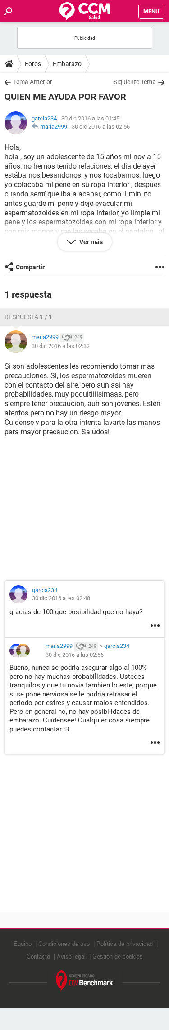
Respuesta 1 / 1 (28, 317)
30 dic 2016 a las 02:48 (61, 598)
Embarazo (67, 63)
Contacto (38, 956)
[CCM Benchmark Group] (85, 981)
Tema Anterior (32, 81)
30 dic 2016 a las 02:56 (101, 126)
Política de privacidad (124, 944)
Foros (33, 63)
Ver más (90, 241)
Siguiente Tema (135, 81)
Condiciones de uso (64, 944)
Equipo (23, 944)
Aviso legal (71, 956)
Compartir (30, 267)
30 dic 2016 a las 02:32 (61, 346)
